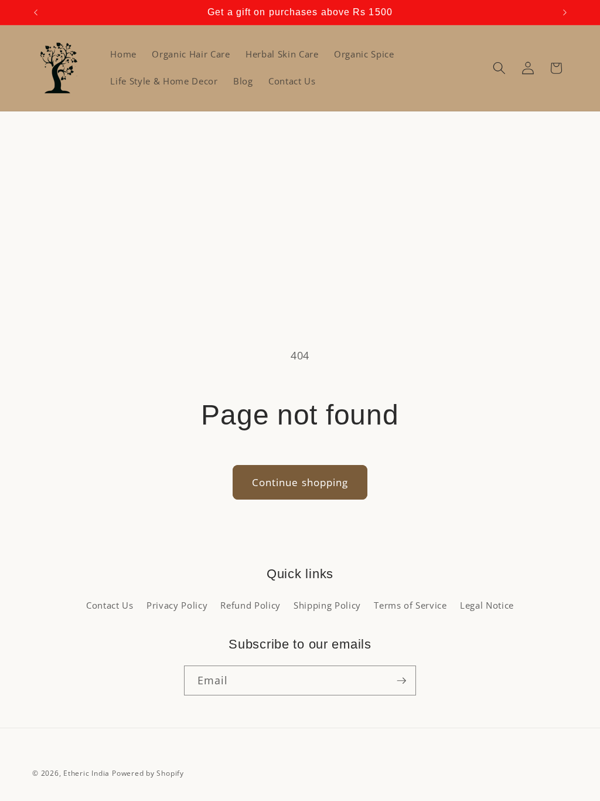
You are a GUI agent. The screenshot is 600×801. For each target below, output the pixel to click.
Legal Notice (487, 605)
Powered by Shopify (148, 773)
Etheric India (86, 773)
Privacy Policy (176, 605)
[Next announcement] (565, 12)
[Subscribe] (401, 681)
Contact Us (110, 605)
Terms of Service (410, 605)
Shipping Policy (327, 605)
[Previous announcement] (36, 12)
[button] (499, 68)
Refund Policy (250, 605)
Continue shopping (300, 482)
